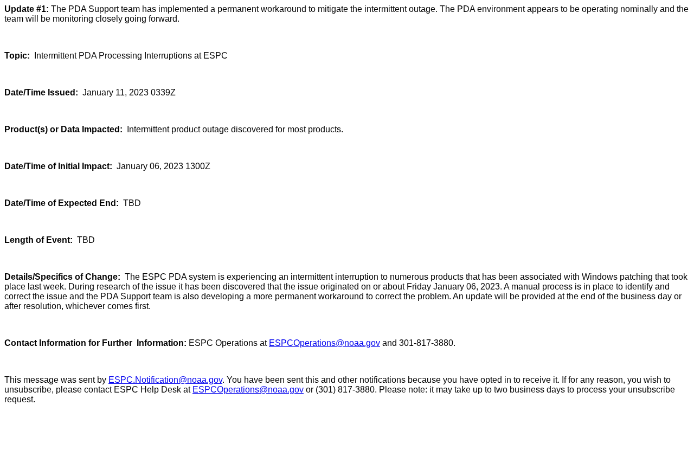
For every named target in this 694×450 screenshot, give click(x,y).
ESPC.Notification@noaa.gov (165, 379)
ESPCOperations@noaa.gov (324, 343)
